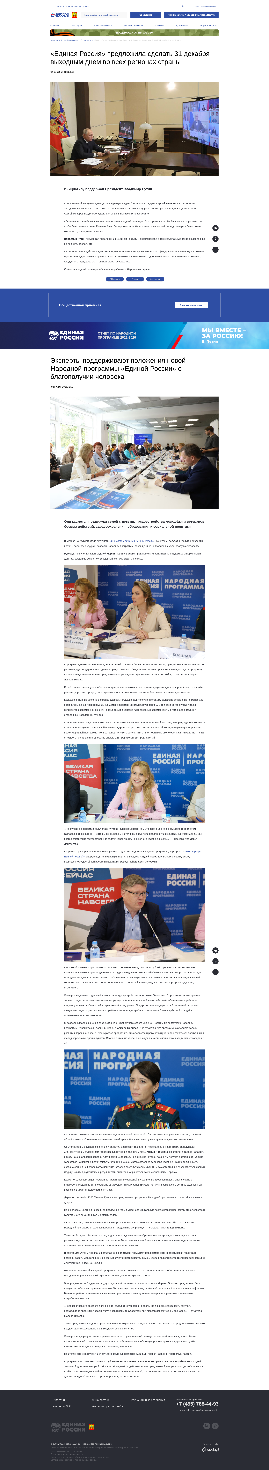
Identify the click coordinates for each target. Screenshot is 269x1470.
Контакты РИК (62, 1406)
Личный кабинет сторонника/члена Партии (191, 15)
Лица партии (76, 25)
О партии (54, 25)
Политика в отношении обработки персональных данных (79, 1457)
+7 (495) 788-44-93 (197, 1404)
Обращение (145, 15)
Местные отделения (133, 25)
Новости (87, 40)
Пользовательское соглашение (66, 1451)
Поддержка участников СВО (134, 33)
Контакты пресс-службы (107, 1406)
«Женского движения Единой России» (132, 541)
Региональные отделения (148, 1400)
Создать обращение (191, 305)
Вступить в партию (208, 25)
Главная (54, 40)
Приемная (159, 25)
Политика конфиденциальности (66, 1454)
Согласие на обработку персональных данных (73, 1460)
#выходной (155, 279)
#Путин (135, 279)
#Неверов (115, 279)
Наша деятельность (103, 25)
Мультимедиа (182, 25)
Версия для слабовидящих (205, 6)
